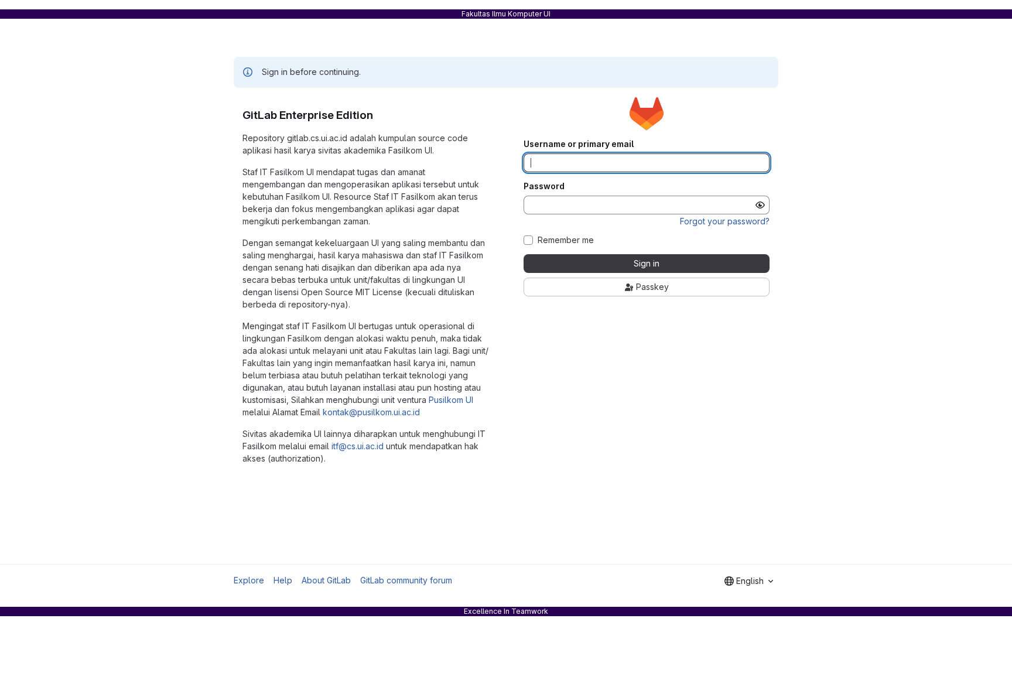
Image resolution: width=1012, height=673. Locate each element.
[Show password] (760, 205)
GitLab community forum (406, 580)
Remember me (566, 240)
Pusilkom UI (451, 400)
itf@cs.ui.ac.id (357, 446)
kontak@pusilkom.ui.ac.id (371, 412)
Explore (249, 580)
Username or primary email (579, 144)
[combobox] (748, 581)
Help (282, 580)
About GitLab (326, 580)
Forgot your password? (725, 221)
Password (544, 186)
